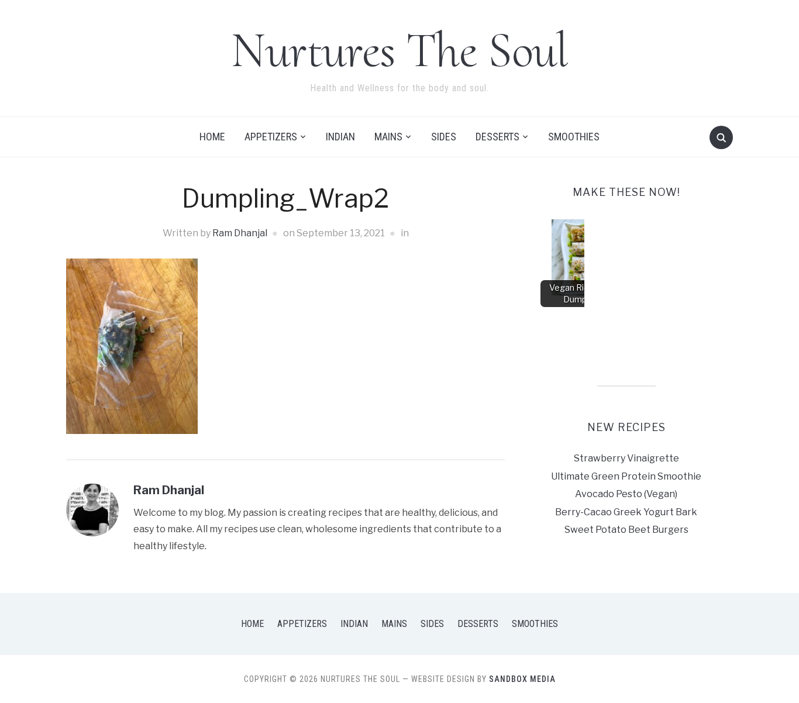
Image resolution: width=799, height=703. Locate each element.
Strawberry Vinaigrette (626, 458)
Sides (443, 136)
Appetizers (270, 136)
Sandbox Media (522, 679)
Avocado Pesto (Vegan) (626, 493)
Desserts (497, 136)
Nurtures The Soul (399, 50)
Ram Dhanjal (239, 233)
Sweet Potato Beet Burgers (626, 529)
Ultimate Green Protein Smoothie (626, 476)
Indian (340, 136)
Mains (388, 136)
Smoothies (574, 136)
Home (212, 136)
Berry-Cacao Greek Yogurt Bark (626, 512)
